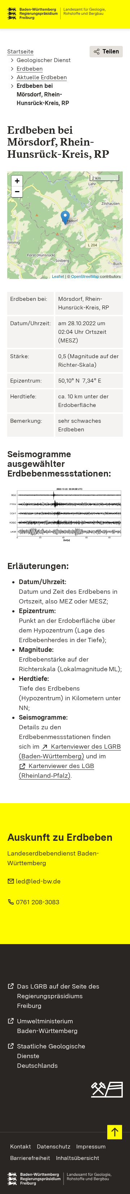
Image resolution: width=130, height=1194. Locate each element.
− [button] (17, 191)
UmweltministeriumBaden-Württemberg (47, 1025)
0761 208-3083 (37, 902)
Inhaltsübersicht (77, 1158)
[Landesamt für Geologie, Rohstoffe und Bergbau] (59, 13)
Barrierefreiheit (30, 1158)
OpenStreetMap (85, 276)
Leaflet (58, 276)
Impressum (91, 1146)
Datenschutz (53, 1146)
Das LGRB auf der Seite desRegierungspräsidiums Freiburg (58, 995)
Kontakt (20, 1146)
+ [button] (17, 180)
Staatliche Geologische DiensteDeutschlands (51, 1055)
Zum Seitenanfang (115, 1132)
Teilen (111, 51)
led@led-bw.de (38, 881)
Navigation (117, 13)
